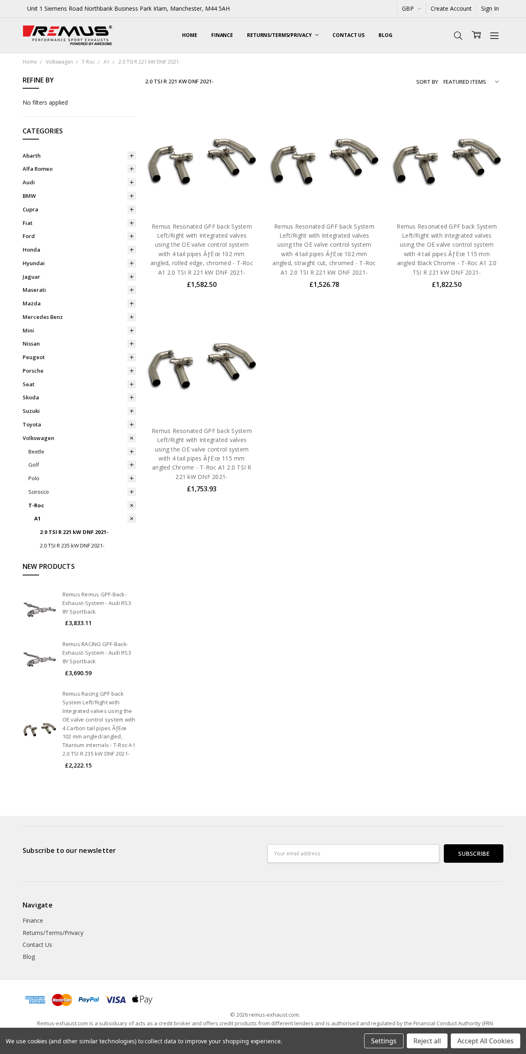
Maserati (34, 289)
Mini (28, 330)
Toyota (32, 424)
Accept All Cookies (485, 1040)
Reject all (427, 1040)
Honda (31, 249)
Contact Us (348, 35)
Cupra (30, 209)
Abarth (32, 155)
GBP (408, 8)
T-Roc (36, 505)
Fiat (27, 223)
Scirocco (38, 491)
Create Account (451, 8)
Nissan (31, 343)
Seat (29, 384)
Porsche (33, 370)
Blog (385, 35)
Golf (33, 464)
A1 (37, 518)
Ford (29, 236)
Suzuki (31, 411)
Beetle (36, 451)
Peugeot (34, 357)
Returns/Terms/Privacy (280, 35)
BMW (29, 195)
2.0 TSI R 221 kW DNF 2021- (74, 532)
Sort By (427, 81)
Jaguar (31, 276)
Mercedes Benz (43, 317)
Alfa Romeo (38, 168)
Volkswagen (38, 438)
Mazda (32, 303)
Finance (222, 35)
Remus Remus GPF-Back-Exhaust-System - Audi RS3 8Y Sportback (96, 603)
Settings (384, 1040)
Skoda (31, 397)
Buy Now (201, 198)
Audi (29, 182)
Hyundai (34, 263)
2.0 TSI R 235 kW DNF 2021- (72, 545)
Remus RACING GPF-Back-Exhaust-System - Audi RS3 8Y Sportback (96, 652)
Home (189, 35)
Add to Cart (201, 179)
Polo (33, 478)
